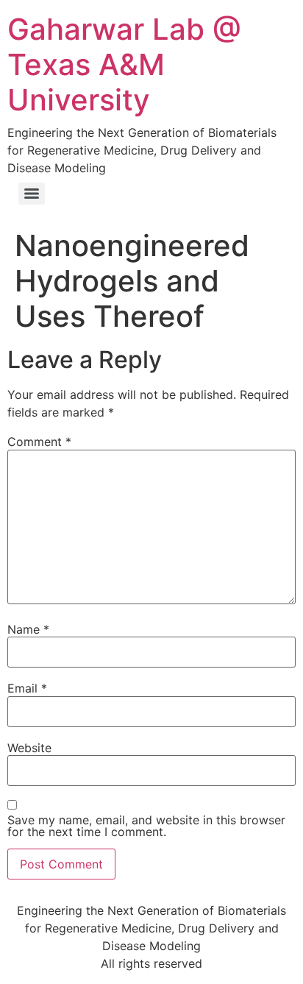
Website (29, 748)
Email (27, 688)
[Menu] (31, 194)
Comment (39, 441)
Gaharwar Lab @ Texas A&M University (124, 64)
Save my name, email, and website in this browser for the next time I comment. (146, 826)
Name (28, 629)
